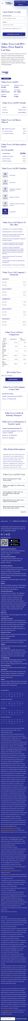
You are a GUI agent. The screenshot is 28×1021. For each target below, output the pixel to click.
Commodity (16, 654)
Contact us (4, 646)
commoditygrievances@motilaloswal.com (11, 870)
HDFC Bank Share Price (6, 620)
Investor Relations (5, 673)
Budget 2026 (4, 650)
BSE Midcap (4, 587)
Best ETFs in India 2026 (21, 663)
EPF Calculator (19, 601)
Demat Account (20, 650)
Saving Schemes (21, 667)
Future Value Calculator (7, 603)
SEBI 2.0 (9, 683)
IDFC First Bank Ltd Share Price (12, 624)
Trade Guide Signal (14, 614)
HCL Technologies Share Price (15, 626)
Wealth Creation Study (7, 677)
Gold (9, 654)
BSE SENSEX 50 (14, 589)
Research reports (5, 634)
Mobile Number (7, 16)
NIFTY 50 (3, 585)
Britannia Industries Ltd (7, 628)
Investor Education (6, 675)
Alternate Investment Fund (8, 571)
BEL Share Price (11, 630)
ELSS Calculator (11, 605)
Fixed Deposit (17, 573)
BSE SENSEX (9, 585)
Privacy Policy (22, 683)
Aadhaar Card (13, 667)
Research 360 (4, 614)
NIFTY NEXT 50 (11, 587)
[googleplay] (14, 544)
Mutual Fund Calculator (13, 599)
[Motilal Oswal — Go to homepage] (7, 3)
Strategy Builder (5, 616)
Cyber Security (5, 685)
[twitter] (4, 535)
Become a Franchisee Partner (19, 640)
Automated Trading (19, 656)
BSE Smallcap (22, 585)
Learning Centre (15, 634)
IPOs (12, 652)
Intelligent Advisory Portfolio (13, 569)
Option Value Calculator (13, 609)
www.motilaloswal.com (6, 1010)
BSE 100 (8, 589)
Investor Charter (5, 681)
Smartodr (3, 683)
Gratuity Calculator (19, 603)
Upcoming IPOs (5, 567)
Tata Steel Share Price (19, 620)
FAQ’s (9, 646)
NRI (12, 654)
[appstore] (14, 540)
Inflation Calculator (16, 607)
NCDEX (10, 671)
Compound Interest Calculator (9, 595)
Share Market (4, 579)
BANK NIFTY (15, 585)
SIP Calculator (4, 593)
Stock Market (11, 650)
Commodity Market (14, 579)
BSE (2, 671)
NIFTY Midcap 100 (20, 587)
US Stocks (24, 569)
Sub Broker (4, 654)
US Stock (24, 652)
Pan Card (6, 667)
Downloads (24, 681)
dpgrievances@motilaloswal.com (9, 830)
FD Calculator (12, 593)
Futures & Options (5, 652)
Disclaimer (14, 673)
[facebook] (2, 535)
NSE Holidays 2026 (5, 660)
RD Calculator (20, 593)
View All (23, 512)
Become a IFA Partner (7, 642)
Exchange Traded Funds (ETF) (12, 575)
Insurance (23, 575)
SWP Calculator (11, 601)
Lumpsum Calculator (12, 597)
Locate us (13, 646)
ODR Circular (15, 683)
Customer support (22, 646)
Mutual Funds (13, 567)
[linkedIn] (9, 535)
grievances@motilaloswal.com (8, 828)
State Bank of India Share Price (9, 622)
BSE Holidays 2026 (15, 660)
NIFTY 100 (3, 589)
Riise (25, 614)
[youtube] (7, 535)
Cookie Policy (21, 673)
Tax (2, 667)
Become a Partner (5, 640)
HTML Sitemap (13, 685)
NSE (4, 671)
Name (4, 22)
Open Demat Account (13, 34)
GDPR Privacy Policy (15, 681)
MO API (21, 614)
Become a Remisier (19, 642)
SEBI (7, 671)
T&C (21, 28)
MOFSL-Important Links (19, 671)
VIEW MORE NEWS (12, 379)
